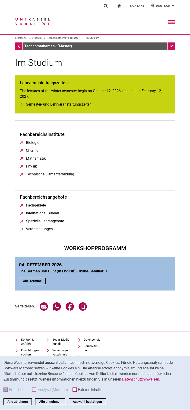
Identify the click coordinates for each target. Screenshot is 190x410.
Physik (31, 166)
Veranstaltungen (39, 229)
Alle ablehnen (17, 402)
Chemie (32, 150)
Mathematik (36, 158)
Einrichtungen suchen (30, 352)
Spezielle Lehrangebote (45, 221)
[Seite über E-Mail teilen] (44, 309)
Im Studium (92, 37)
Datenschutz (92, 339)
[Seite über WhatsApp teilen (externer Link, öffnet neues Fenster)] (57, 309)
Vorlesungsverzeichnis (60, 352)
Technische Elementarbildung (50, 174)
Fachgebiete (36, 205)
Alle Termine (32, 281)
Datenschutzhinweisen (140, 379)
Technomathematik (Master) (63, 37)
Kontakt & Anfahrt (27, 341)
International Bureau (42, 213)
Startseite (21, 37)
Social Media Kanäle (60, 341)
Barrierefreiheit (91, 348)
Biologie (32, 142)
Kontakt (137, 5)
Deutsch (165, 5)
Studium (37, 37)
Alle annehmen (50, 402)
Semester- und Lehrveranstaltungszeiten (59, 104)
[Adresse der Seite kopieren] (83, 309)
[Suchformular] (105, 5)
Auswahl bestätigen (87, 402)
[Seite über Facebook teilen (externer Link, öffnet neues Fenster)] (70, 309)
